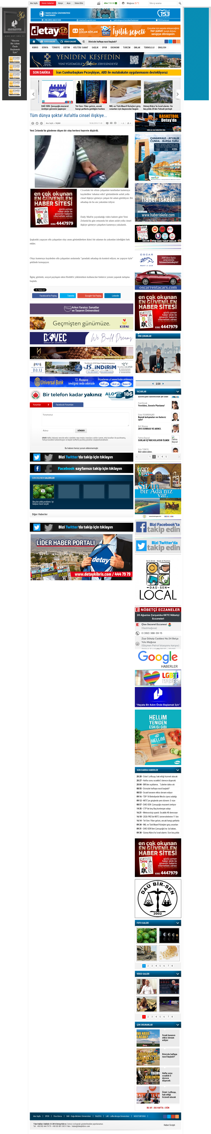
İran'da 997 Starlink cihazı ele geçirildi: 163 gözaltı (154, 107)
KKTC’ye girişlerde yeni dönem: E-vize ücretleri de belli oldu (156, 802)
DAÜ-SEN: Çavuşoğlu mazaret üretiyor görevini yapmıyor (156, 806)
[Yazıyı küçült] (122, 123)
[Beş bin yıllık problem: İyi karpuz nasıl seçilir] (146, 936)
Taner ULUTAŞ (151, 447)
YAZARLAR (141, 391)
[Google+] (41, 123)
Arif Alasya (149, 411)
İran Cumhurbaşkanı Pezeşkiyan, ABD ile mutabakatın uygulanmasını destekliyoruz (112, 72)
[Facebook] (32, 123)
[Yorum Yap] (107, 123)
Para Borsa (58, 1116)
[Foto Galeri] (48, 41)
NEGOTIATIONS (140, 1116)
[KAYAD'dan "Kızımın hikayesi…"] (146, 1004)
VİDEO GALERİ (143, 974)
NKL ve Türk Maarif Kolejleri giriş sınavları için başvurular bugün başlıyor (87, 107)
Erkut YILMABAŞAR (152, 401)
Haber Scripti (169, 1125)
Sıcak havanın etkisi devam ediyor (155, 792)
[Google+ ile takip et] (174, 41)
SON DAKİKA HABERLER (147, 770)
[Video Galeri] (68, 41)
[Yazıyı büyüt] (129, 123)
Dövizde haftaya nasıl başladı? (153, 788)
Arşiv (68, 3)
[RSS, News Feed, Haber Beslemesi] (178, 41)
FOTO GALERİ (143, 923)
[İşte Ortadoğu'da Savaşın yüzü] (146, 953)
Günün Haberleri (48, 3)
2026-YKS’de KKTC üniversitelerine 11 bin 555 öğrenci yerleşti (158, 818)
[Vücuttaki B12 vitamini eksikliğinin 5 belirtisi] (169, 953)
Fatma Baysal (153, 423)
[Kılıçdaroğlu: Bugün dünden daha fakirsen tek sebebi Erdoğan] (146, 986)
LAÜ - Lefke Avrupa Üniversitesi (117, 1116)
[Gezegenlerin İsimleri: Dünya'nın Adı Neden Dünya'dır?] (169, 936)
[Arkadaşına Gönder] (111, 123)
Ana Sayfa (34, 3)
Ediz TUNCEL (145, 434)
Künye (60, 3)
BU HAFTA (158, 1108)
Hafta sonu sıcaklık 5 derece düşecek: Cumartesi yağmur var (156, 782)
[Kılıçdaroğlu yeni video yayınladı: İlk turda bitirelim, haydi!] (169, 986)
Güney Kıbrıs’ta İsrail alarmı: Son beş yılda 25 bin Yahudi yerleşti (121, 107)
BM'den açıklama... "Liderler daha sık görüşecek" (156, 786)
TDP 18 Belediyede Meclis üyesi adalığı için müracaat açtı (115, 41)
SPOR (47, 1116)
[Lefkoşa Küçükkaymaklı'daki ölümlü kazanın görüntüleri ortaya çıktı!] (169, 1004)
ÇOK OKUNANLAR (145, 1025)
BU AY (149, 1108)
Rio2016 (98, 1116)
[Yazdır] (115, 123)
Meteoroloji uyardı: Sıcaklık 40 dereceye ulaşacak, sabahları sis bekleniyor (157, 814)
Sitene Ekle (79, 3)
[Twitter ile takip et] (170, 41)
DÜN (167, 1108)
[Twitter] (37, 123)
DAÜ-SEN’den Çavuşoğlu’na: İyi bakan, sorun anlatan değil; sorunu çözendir (156, 830)
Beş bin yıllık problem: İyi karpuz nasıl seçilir (43, 503)
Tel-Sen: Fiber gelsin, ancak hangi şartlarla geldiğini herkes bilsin (53, 107)
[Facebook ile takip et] (166, 41)
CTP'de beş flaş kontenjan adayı (154, 808)
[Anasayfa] (34, 41)
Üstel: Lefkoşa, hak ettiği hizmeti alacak (157, 776)
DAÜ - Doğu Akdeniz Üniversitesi (78, 1116)
